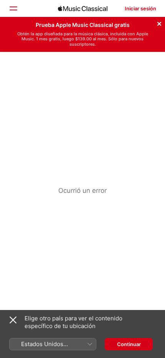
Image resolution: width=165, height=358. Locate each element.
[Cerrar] (159, 22)
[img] (82, 8)
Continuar (129, 344)
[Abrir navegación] (13, 8)
